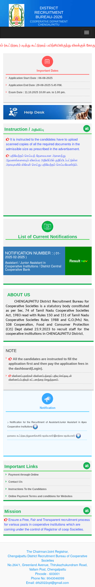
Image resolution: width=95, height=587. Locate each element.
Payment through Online (23, 474)
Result (75, 260)
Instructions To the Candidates (27, 489)
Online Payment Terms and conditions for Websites (40, 496)
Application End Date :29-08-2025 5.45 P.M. (35, 85)
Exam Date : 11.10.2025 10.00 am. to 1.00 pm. (37, 92)
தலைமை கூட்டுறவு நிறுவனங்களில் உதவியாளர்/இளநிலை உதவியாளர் (41, 434)
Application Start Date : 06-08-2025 (31, 78)
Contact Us (15, 481)
